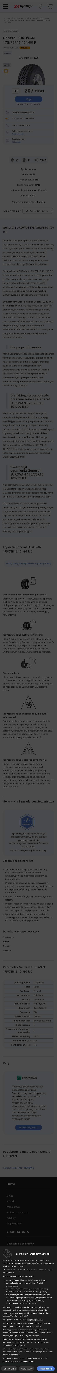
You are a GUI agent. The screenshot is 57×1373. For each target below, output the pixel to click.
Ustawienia (10, 1368)
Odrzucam (26, 1368)
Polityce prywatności (35, 1319)
